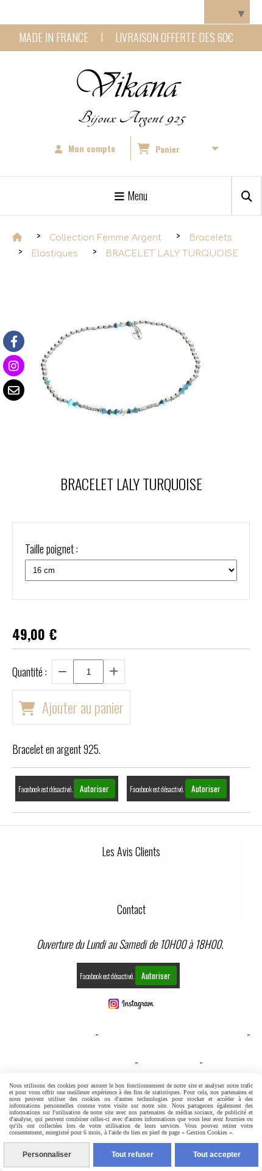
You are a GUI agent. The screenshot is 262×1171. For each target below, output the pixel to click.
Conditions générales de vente (172, 1033)
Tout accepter (217, 1154)
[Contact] (13, 390)
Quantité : (29, 672)
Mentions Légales (52, 1033)
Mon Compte (169, 1061)
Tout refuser (133, 1154)
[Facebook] (13, 341)
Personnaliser (47, 1154)
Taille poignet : (51, 549)
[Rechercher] (246, 196)
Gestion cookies (96, 1061)
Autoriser (94, 788)
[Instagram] (13, 365)
